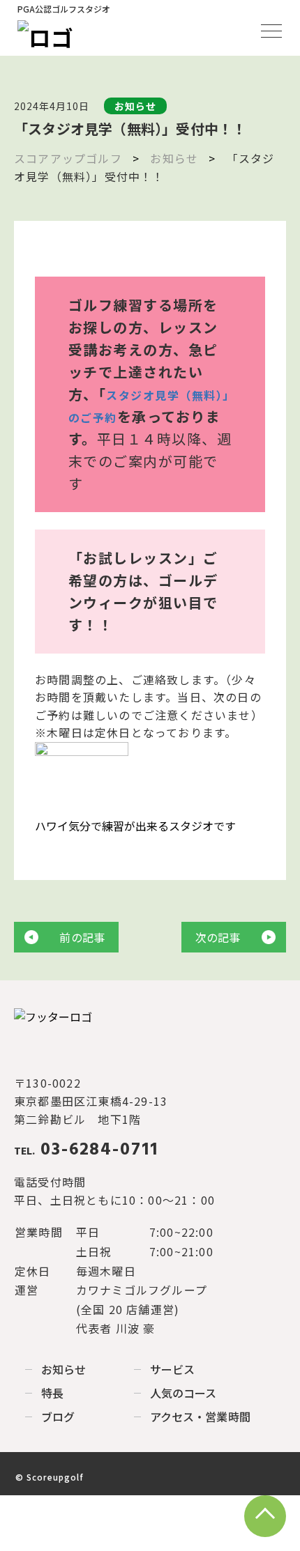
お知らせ (63, 1369)
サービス (172, 1369)
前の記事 (82, 937)
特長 (52, 1392)
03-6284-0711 (86, 1150)
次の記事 (218, 937)
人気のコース (183, 1392)
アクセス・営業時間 (200, 1416)
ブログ (58, 1416)
